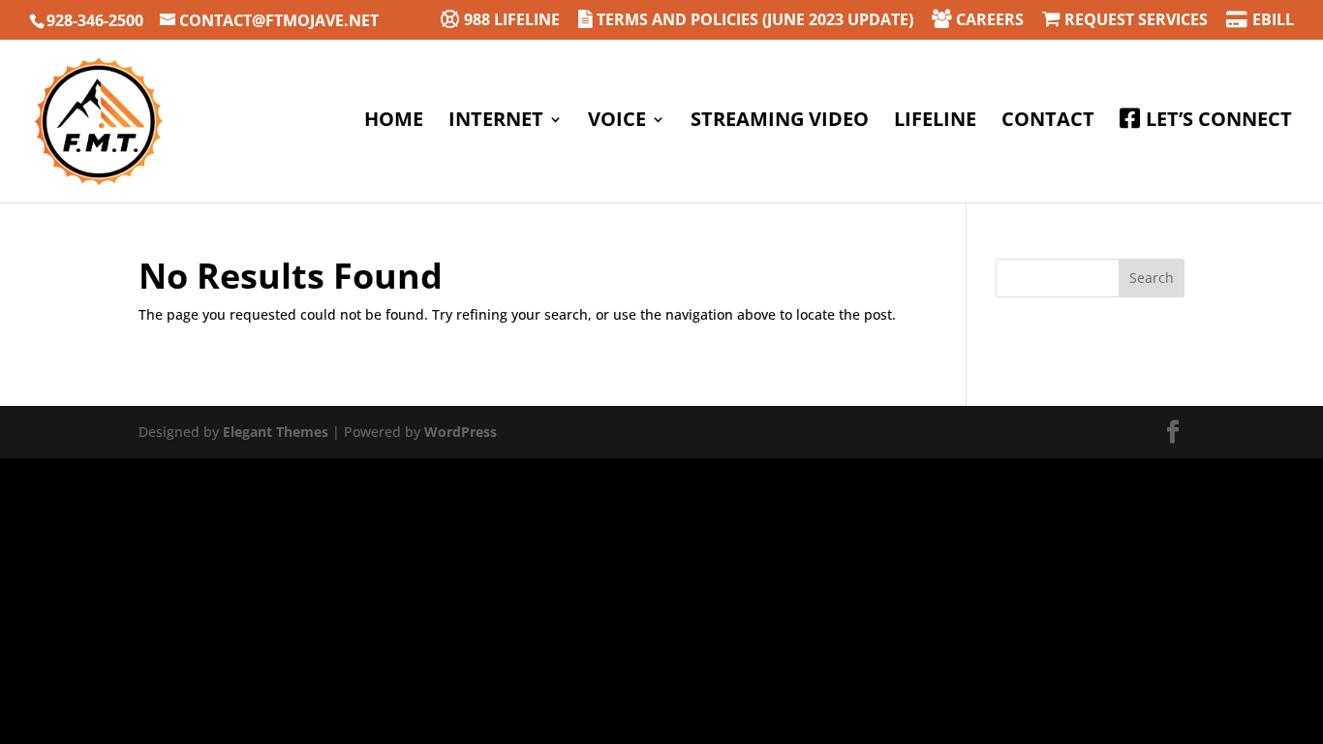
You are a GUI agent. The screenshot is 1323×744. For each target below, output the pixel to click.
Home (393, 122)
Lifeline (935, 122)
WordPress (460, 431)
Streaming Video (780, 122)
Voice (617, 122)
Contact (1047, 122)
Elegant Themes (275, 431)
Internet (495, 122)
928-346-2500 (94, 20)
